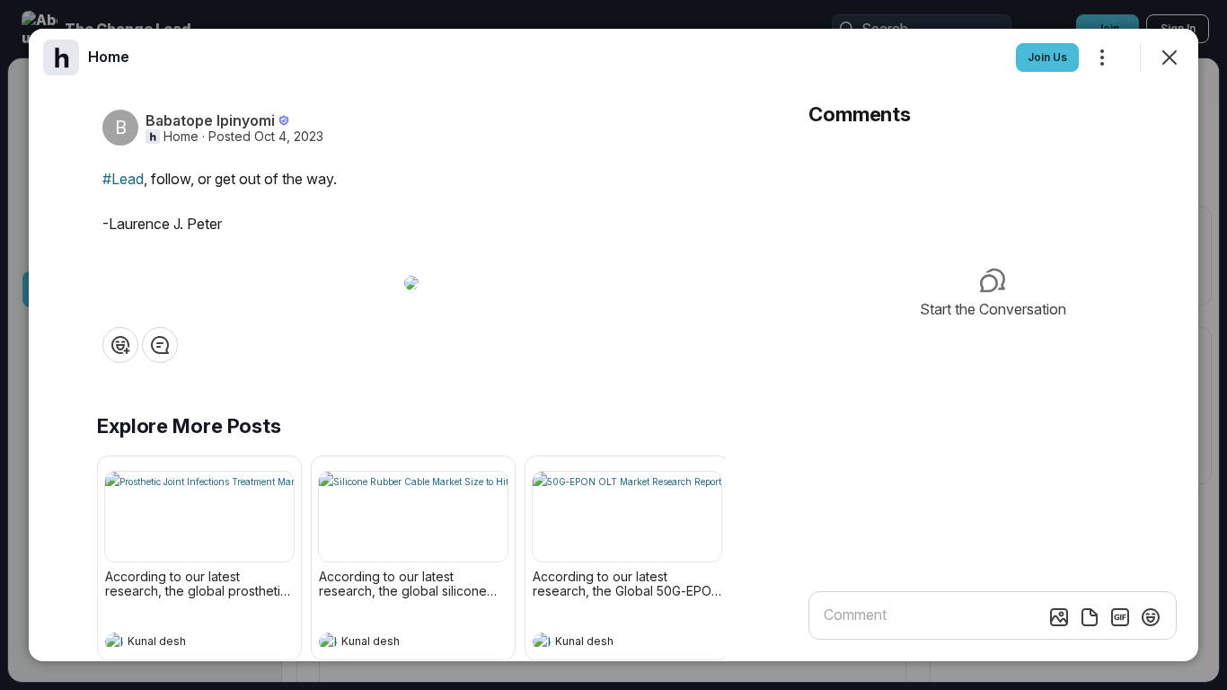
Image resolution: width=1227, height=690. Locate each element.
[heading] (181, 643)
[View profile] (114, 641)
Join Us (1047, 57)
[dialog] (613, 345)
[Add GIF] (1120, 617)
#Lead (123, 179)
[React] (120, 345)
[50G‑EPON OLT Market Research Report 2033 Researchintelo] (627, 516)
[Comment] (160, 345)
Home (181, 136)
